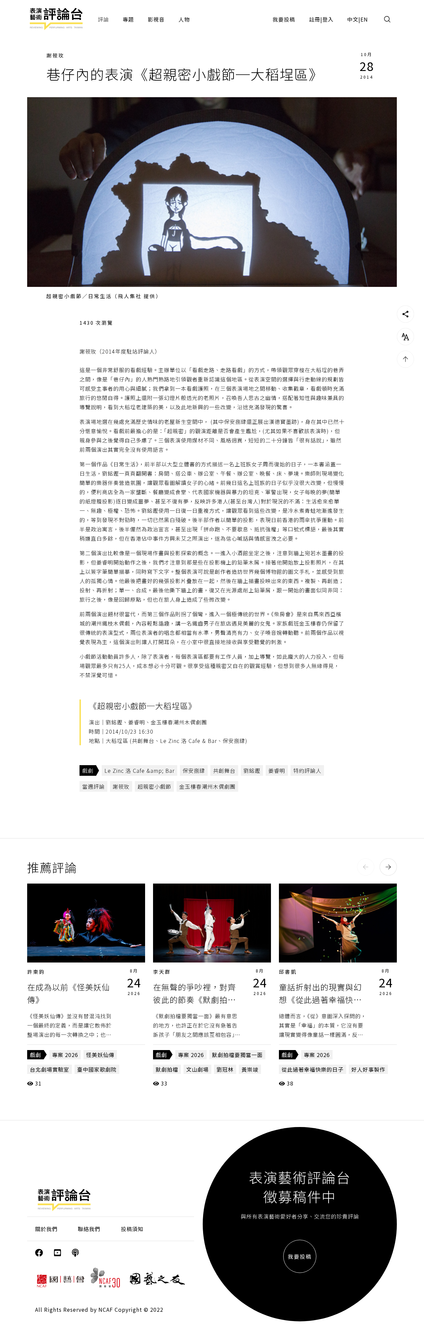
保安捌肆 (194, 770)
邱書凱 (288, 971)
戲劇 (87, 770)
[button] (365, 867)
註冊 (314, 19)
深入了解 (86, 923)
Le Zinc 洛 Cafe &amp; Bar (139, 770)
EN (364, 19)
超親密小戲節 (154, 786)
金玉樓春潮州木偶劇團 (207, 786)
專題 (128, 19)
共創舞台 (224, 770)
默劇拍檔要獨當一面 (237, 1055)
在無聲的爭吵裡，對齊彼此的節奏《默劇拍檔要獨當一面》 (194, 999)
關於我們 (46, 1229)
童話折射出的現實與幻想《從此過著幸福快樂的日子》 (320, 999)
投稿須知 (132, 1229)
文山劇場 (197, 1069)
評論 (103, 19)
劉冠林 (225, 1069)
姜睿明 (276, 770)
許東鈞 (36, 971)
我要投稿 (284, 19)
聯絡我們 (89, 1229)
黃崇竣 (249, 1069)
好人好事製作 (368, 1069)
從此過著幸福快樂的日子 (313, 1069)
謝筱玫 (55, 55)
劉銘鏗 (251, 770)
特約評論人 (307, 770)
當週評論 (93, 786)
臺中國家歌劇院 (97, 1069)
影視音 (156, 19)
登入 (328, 19)
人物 (184, 19)
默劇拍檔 (167, 1069)
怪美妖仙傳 (100, 1055)
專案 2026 (65, 1055)
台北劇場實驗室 (49, 1069)
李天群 (162, 971)
